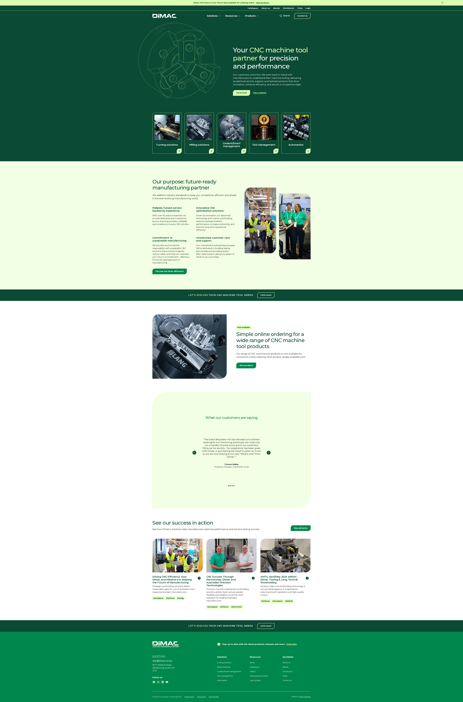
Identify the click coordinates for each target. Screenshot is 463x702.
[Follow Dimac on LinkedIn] (162, 682)
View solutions (259, 93)
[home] (164, 16)
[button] (214, 16)
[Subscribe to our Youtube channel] (166, 682)
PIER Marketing (305, 697)
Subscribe (291, 644)
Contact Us (302, 16)
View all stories (300, 528)
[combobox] (284, 15)
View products (246, 365)
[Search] (284, 15)
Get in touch (241, 93)
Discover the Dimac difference (170, 271)
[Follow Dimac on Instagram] (158, 682)
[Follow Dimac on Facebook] (153, 682)
